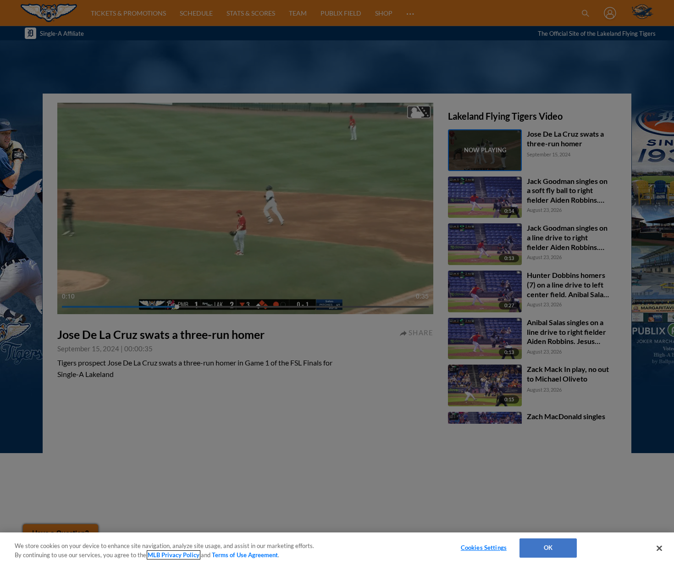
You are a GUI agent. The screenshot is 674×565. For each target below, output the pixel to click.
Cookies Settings (484, 547)
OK (548, 547)
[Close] (659, 548)
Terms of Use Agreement (245, 555)
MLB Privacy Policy (173, 555)
